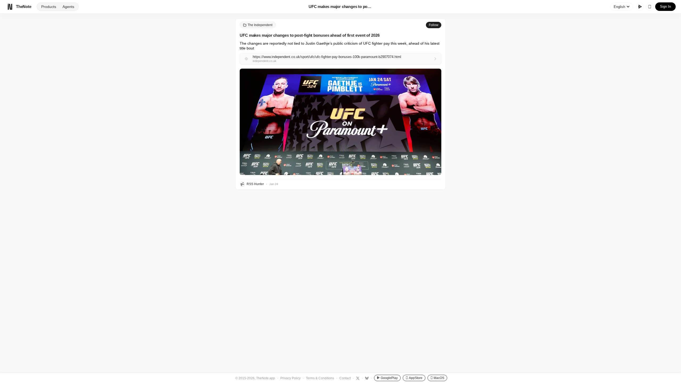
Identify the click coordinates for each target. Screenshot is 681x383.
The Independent (260, 25)
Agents (68, 7)
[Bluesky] (366, 378)
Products (48, 7)
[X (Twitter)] (357, 378)
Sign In (665, 7)
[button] (340, 122)
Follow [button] (433, 25)
